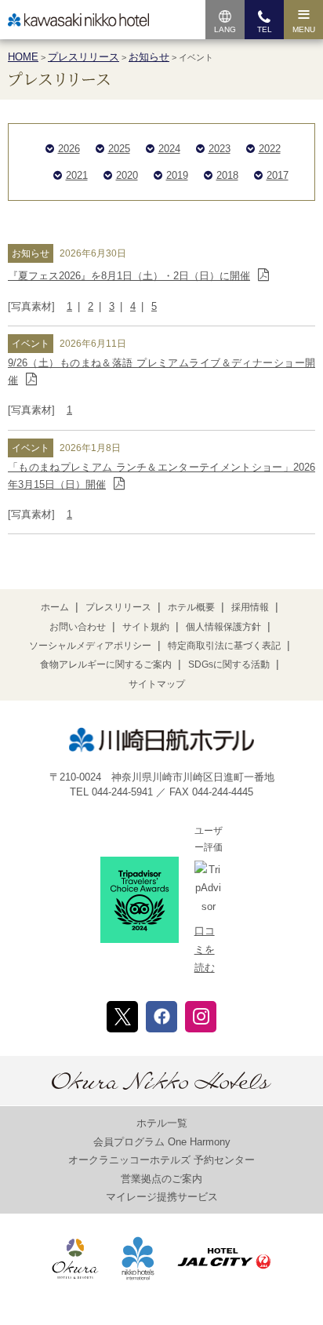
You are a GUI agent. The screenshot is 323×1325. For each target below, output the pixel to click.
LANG (225, 29)
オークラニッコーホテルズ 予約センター (161, 1160)
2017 (278, 175)
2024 (169, 149)
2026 (69, 149)
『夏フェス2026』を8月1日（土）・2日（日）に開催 (129, 276)
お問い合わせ (77, 627)
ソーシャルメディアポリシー (90, 645)
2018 (227, 175)
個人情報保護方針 (223, 627)
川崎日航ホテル (78, 20)
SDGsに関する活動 (229, 664)
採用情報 (250, 607)
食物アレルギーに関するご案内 (106, 664)
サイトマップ (157, 684)
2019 (177, 175)
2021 (77, 175)
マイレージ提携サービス (162, 1197)
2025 (119, 149)
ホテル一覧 (161, 1123)
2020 (127, 175)
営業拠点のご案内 (161, 1179)
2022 (270, 149)
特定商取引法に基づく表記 (224, 645)
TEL (264, 29)
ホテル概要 (191, 607)
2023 (219, 149)
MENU (303, 29)
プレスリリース (118, 607)
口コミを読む (204, 949)
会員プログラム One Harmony (161, 1142)
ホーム (55, 607)
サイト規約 (145, 627)
